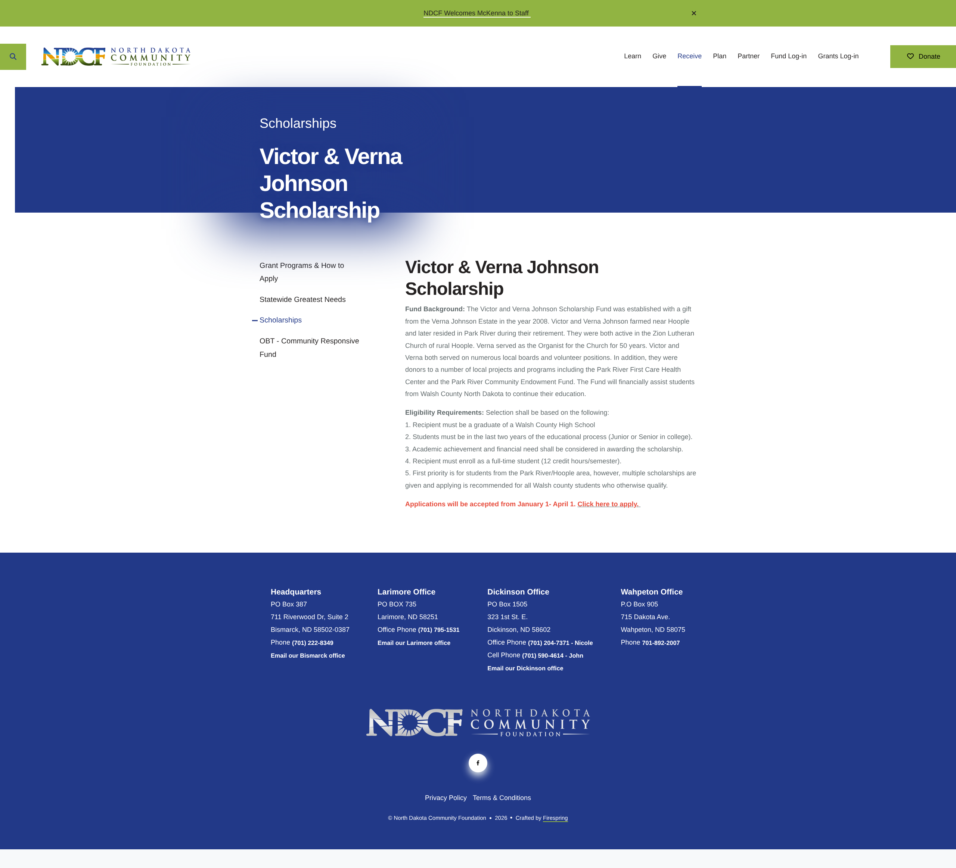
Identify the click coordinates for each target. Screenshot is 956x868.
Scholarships (281, 320)
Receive (689, 56)
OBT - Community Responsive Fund (309, 348)
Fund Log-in (789, 56)
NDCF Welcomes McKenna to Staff (476, 13)
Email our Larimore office (414, 643)
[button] (694, 13)
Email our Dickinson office (525, 668)
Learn (632, 56)
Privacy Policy (446, 797)
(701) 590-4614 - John (552, 655)
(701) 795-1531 (439, 630)
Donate (928, 56)
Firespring (555, 818)
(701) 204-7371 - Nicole (560, 643)
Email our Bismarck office (308, 655)
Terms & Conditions (502, 797)
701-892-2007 (661, 643)
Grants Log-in (838, 56)
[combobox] (41, 57)
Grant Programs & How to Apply (302, 272)
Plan (719, 56)
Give (659, 56)
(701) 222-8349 (312, 643)
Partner (749, 56)
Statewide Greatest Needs (303, 300)
